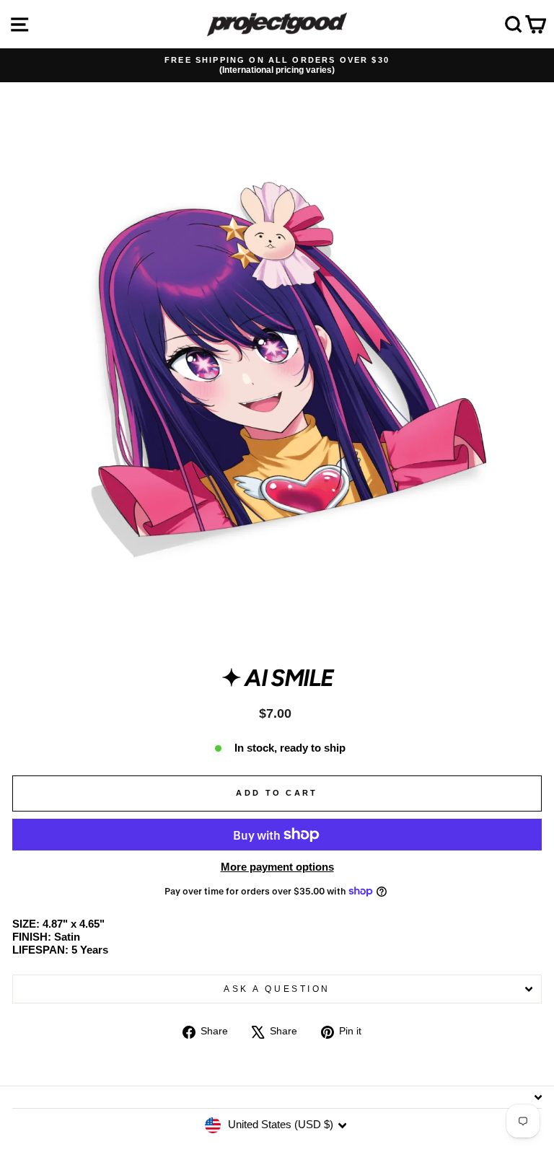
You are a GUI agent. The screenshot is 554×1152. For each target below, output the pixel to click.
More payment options (277, 867)
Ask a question (277, 988)
